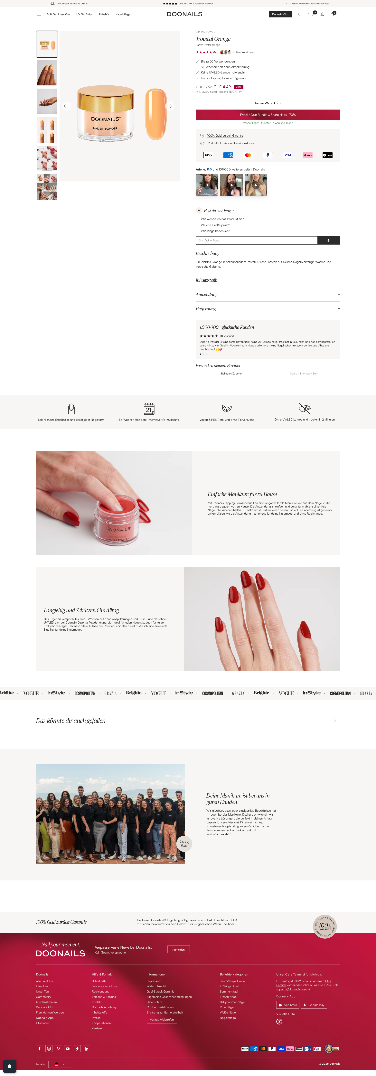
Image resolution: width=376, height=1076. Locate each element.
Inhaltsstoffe (206, 280)
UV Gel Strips (84, 14)
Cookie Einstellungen (160, 1007)
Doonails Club (280, 14)
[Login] (322, 14)
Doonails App (45, 1018)
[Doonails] (184, 14)
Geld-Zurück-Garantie (160, 991)
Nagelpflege (123, 14)
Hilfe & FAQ (99, 981)
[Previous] (66, 106)
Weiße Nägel (228, 1012)
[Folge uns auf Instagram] (49, 1049)
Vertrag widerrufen (162, 1019)
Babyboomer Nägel (232, 1002)
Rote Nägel (227, 1007)
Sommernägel (229, 991)
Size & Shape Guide (232, 981)
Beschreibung (207, 253)
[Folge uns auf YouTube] (68, 1049)
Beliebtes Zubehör (232, 373)
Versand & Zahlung (104, 997)
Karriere (97, 1028)
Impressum (154, 981)
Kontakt (96, 1002)
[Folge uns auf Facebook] (39, 1049)
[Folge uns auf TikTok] (77, 1049)
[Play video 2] (207, 185)
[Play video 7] (231, 185)
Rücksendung (100, 991)
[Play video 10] (256, 185)
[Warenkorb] (332, 14)
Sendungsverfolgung (105, 986)
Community (43, 997)
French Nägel (228, 997)
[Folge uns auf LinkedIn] (86, 1049)
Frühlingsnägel (229, 986)
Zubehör (104, 14)
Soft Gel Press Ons (58, 14)
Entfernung (206, 308)
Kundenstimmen (46, 1002)
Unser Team (43, 991)
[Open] (9, 1066)
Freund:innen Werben (50, 1012)
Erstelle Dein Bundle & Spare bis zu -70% (268, 115)
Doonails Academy (104, 1007)
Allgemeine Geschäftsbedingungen (169, 997)
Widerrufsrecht (156, 986)
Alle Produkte (44, 981)
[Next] (170, 106)
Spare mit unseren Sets (304, 373)
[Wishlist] (311, 14)
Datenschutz (155, 1002)
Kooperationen (101, 1023)
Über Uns (42, 986)
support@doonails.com (291, 989)
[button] (204, 52)
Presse (96, 1018)
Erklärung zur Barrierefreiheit (165, 1012)
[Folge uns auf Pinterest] (58, 1049)
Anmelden (179, 949)
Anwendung (206, 294)
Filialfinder (42, 1023)
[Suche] (300, 14)
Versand (223, 91)
